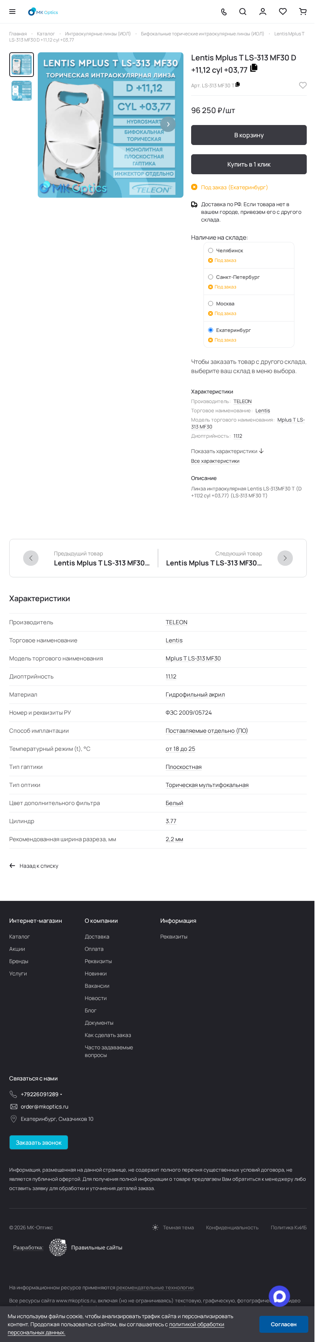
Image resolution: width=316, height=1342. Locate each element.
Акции (17, 948)
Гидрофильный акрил (195, 694)
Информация (178, 921)
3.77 (171, 821)
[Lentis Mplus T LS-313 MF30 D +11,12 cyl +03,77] (110, 125)
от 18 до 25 (180, 749)
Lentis (262, 410)
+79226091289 (40, 1094)
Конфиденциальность (232, 1227)
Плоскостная (184, 767)
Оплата (94, 948)
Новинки (96, 973)
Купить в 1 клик (249, 164)
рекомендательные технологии (154, 1287)
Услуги (18, 973)
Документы (99, 1022)
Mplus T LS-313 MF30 (193, 658)
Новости (96, 998)
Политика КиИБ (289, 1227)
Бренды (18, 961)
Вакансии (97, 985)
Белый (174, 803)
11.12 (238, 435)
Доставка (97, 936)
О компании (101, 921)
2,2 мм (174, 839)
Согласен (284, 1324)
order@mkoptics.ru (44, 1106)
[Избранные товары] (283, 11)
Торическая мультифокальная (207, 785)
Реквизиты (98, 961)
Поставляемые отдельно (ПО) (207, 731)
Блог (91, 1010)
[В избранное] (303, 85)
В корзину (249, 135)
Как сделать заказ (108, 1035)
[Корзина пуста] (303, 11)
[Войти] (263, 11)
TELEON (243, 401)
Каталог (19, 936)
